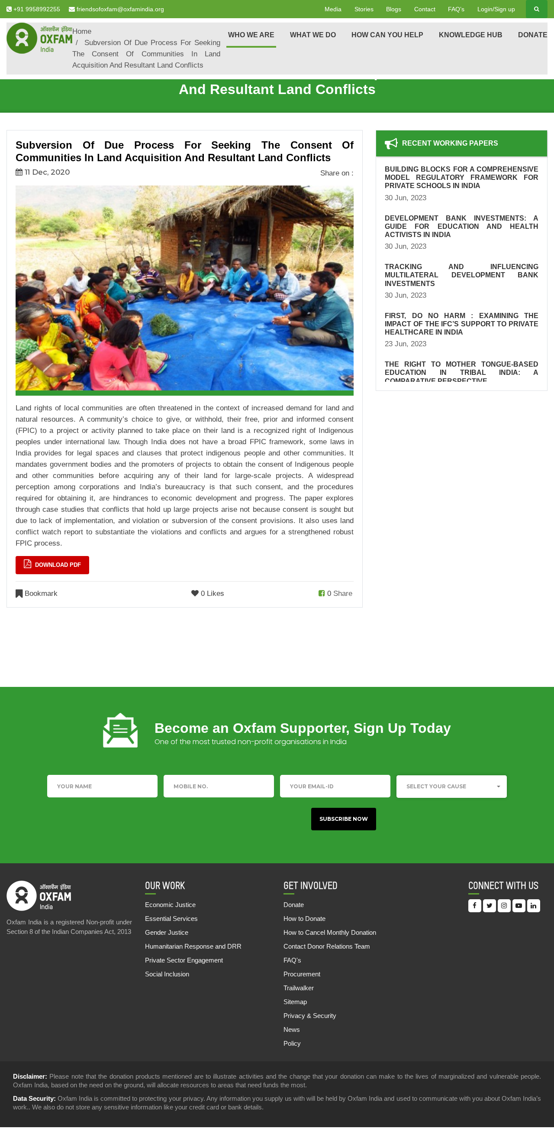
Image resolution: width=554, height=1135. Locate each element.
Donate (533, 35)
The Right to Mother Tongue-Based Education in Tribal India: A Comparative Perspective (461, 372)
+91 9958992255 (36, 9)
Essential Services (171, 918)
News (291, 1029)
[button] (451, 786)
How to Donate (304, 918)
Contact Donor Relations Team (326, 946)
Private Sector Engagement (184, 960)
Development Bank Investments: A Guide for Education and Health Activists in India (461, 226)
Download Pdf (57, 565)
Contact (424, 9)
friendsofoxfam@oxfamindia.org (119, 9)
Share (342, 593)
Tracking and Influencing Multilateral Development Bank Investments (461, 275)
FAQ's (292, 960)
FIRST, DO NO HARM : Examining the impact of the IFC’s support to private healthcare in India (461, 324)
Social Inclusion (167, 974)
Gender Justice (166, 932)
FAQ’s (456, 9)
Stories (364, 9)
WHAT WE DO (313, 35)
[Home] (39, 37)
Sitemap (295, 1001)
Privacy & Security (309, 1015)
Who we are (251, 35)
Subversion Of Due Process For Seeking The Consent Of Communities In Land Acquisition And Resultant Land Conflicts (146, 54)
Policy (292, 1043)
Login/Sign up (496, 9)
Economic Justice (170, 904)
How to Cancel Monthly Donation (329, 932)
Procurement (301, 974)
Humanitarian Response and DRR (193, 946)
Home (81, 31)
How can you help (387, 35)
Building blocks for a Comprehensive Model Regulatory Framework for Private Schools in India (461, 177)
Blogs (393, 9)
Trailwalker (298, 988)
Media (333, 9)
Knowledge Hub (470, 35)
